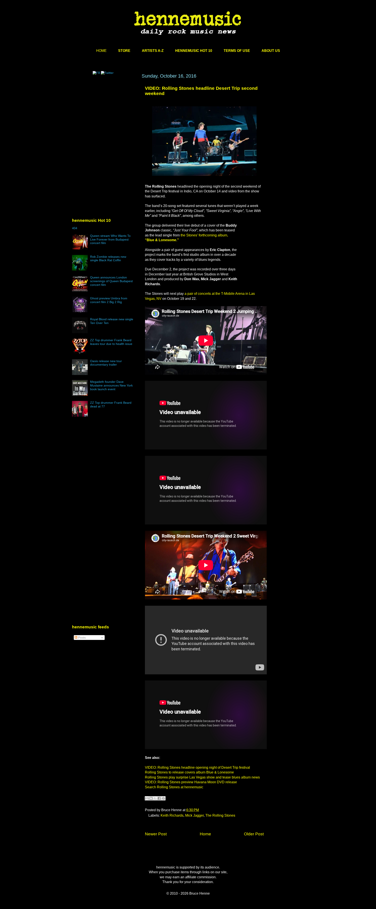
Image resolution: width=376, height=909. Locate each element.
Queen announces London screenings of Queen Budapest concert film (111, 281)
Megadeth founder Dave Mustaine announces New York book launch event (111, 385)
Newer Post (156, 834)
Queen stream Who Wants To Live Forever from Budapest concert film (110, 239)
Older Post (254, 834)
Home (205, 834)
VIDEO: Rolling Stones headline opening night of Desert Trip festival (197, 767)
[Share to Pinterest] (163, 798)
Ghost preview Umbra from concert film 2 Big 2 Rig (108, 300)
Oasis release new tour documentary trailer (106, 362)
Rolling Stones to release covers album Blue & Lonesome (189, 772)
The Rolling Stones (220, 815)
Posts (81, 637)
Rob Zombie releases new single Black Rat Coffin (108, 258)
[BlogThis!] (151, 798)
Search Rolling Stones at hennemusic (174, 787)
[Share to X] (155, 798)
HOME (101, 51)
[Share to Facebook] (159, 798)
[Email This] (147, 798)
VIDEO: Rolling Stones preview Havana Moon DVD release (191, 782)
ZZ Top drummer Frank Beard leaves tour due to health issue (111, 342)
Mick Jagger (194, 815)
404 (74, 228)
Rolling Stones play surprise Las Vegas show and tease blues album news (202, 777)
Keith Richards (172, 815)
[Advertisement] (104, 115)
